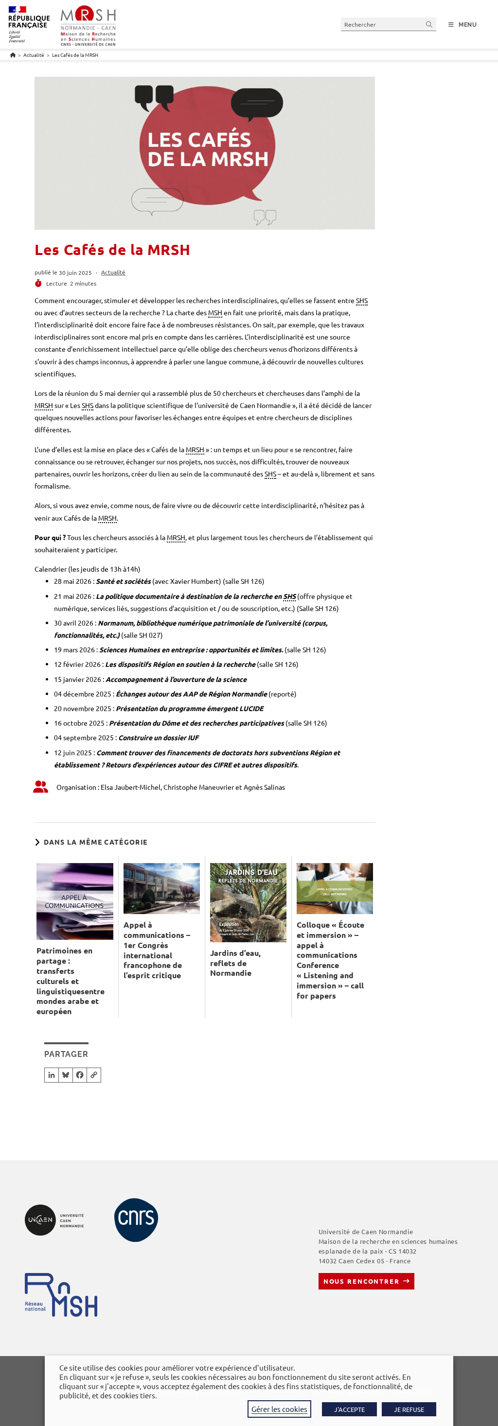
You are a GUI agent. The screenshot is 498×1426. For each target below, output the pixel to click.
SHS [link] (362, 300)
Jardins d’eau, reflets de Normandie (235, 963)
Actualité (113, 272)
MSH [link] (215, 312)
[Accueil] (13, 54)
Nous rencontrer (361, 1281)
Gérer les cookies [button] (279, 1408)
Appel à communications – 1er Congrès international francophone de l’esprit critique (157, 950)
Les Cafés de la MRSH (75, 54)
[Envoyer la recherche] (429, 24)
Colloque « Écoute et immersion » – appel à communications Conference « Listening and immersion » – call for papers (330, 960)
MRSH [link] (44, 405)
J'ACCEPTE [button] (349, 1409)
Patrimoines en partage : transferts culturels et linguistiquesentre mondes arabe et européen (70, 981)
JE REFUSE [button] (409, 1409)
